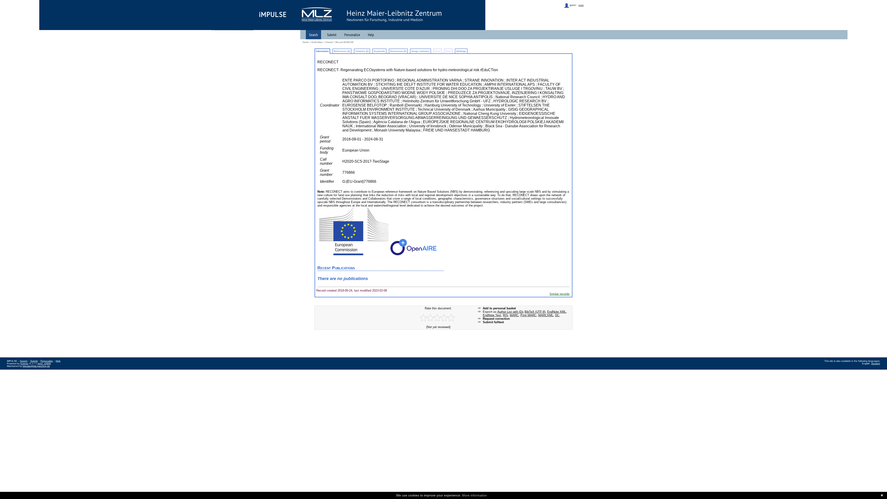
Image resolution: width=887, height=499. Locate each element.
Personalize (352, 34)
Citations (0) (362, 51)
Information (322, 51)
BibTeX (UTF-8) (535, 311)
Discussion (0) (398, 51)
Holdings (461, 51)
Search (313, 34)
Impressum (12, 371)
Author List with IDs (510, 311)
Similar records (560, 294)
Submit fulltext (493, 322)
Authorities (317, 42)
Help (371, 34)
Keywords (379, 51)
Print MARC (528, 315)
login (581, 5)
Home (306, 42)
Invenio (24, 363)
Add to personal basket (499, 308)
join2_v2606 (44, 363)
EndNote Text (492, 315)
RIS (505, 315)
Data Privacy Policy (31, 371)
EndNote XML (556, 311)
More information (474, 495)
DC (557, 315)
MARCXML (545, 315)
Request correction (496, 318)
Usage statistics (420, 51)
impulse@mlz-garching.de (36, 366)
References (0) (342, 51)
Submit (332, 34)
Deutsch (875, 363)
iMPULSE (273, 14)
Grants (329, 42)
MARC (514, 315)
